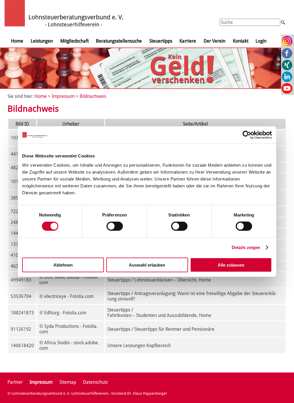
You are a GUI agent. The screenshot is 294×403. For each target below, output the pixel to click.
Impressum (41, 382)
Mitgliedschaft (74, 41)
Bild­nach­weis (93, 96)
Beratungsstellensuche (119, 41)
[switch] (115, 226)
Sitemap (67, 382)
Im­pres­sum (63, 96)
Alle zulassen (231, 264)
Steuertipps (160, 41)
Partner (15, 382)
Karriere (187, 41)
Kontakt (240, 41)
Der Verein (214, 41)
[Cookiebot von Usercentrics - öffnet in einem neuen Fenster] (247, 135)
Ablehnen (63, 264)
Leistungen (42, 41)
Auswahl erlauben (147, 264)
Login (261, 41)
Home (17, 41)
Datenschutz (95, 382)
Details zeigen (246, 247)
